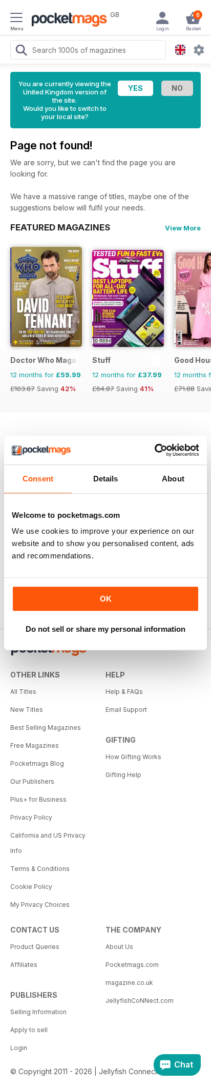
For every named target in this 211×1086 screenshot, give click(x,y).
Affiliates (23, 964)
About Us (119, 947)
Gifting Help (123, 775)
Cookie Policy (31, 886)
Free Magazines (34, 745)
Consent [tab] (38, 478)
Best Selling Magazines (45, 727)
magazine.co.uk (129, 982)
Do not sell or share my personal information (105, 629)
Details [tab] (105, 478)
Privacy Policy (31, 817)
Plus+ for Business (38, 799)
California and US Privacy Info (48, 843)
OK (106, 598)
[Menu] (16, 19)
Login (18, 1048)
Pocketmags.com (132, 964)
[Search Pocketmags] (21, 51)
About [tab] (173, 478)
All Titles (23, 691)
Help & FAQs (124, 691)
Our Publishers (32, 781)
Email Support (126, 709)
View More (183, 228)
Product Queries (34, 947)
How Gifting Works (133, 757)
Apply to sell (29, 1030)
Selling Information (38, 1012)
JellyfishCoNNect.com (140, 1000)
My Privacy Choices (40, 904)
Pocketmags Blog (37, 763)
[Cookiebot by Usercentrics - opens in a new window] (154, 450)
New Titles (26, 709)
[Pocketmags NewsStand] (66, 20)
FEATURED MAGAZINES (60, 227)
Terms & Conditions (40, 868)
